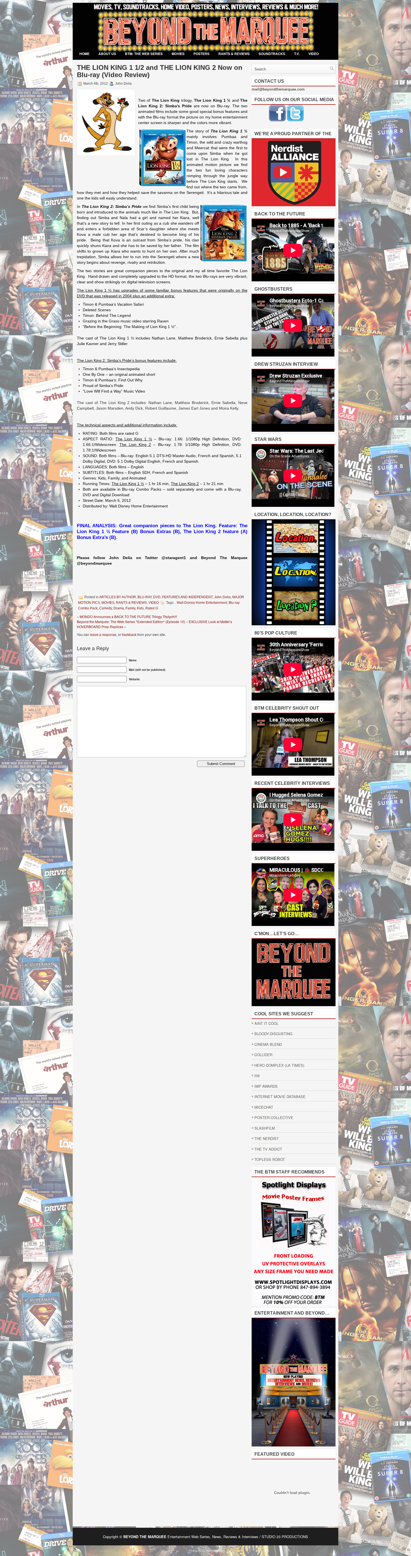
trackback (129, 634)
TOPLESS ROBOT (269, 1159)
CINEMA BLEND (268, 1044)
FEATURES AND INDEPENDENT (187, 597)
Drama (119, 608)
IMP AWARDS (266, 1086)
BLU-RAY (145, 597)
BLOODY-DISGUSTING (273, 1033)
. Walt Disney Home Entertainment (201, 603)
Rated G (151, 608)
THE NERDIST (266, 1138)
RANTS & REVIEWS (234, 53)
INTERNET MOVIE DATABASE (280, 1096)
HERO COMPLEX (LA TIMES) (279, 1065)
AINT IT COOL (266, 1023)
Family (130, 608)
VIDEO (313, 53)
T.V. (296, 53)
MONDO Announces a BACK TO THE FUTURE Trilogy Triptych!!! (128, 616)
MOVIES (178, 53)
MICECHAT (263, 1107)
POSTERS (201, 53)
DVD (156, 597)
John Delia (222, 597)
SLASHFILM (264, 1128)
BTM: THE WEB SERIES (144, 53)
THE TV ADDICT (268, 1149)
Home (84, 53)
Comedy (105, 608)
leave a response (103, 634)
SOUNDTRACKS (272, 53)
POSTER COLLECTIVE (273, 1117)
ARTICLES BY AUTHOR (117, 597)
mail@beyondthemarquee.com (278, 89)
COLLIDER (263, 1054)
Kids (140, 608)
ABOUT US (107, 53)
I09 (256, 1075)
